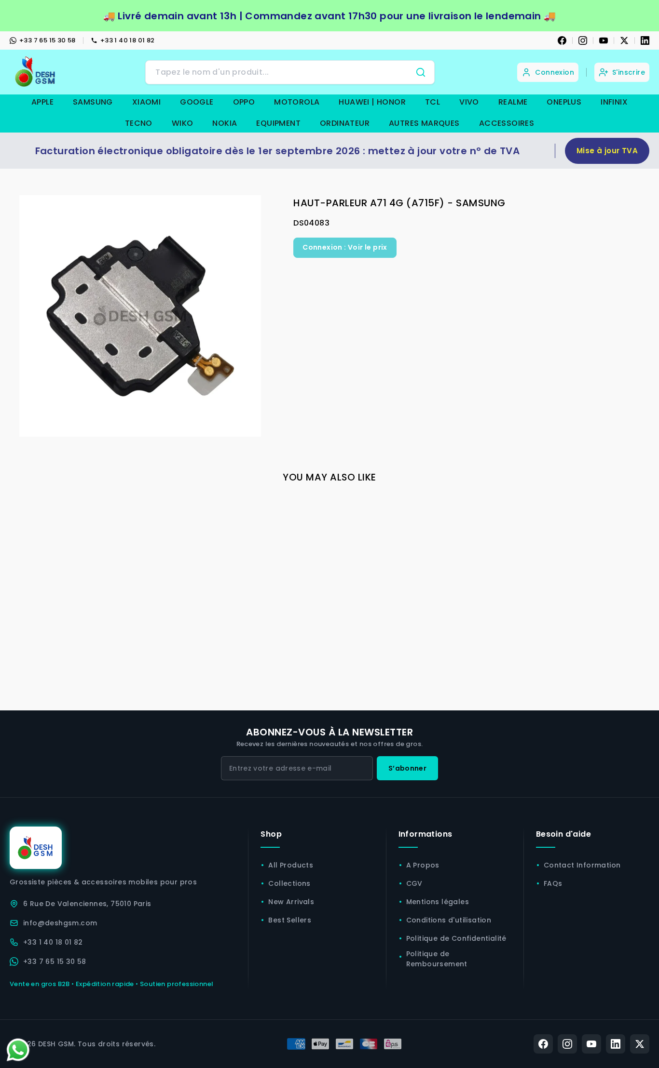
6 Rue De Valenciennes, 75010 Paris (87, 903)
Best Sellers (289, 920)
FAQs (553, 883)
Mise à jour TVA (607, 151)
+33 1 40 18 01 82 (127, 40)
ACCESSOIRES (506, 123)
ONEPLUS (564, 101)
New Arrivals (291, 902)
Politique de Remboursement (436, 959)
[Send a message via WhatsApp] (18, 1050)
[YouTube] (603, 40)
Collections (289, 883)
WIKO (182, 123)
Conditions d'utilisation (449, 920)
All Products (290, 865)
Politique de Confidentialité (456, 938)
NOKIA (224, 123)
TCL (432, 101)
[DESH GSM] (36, 72)
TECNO (138, 123)
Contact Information (582, 865)
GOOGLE (196, 101)
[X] (624, 40)
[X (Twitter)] (639, 1044)
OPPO (244, 101)
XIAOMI (146, 101)
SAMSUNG (93, 101)
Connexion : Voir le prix (344, 247)
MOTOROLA (296, 101)
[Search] (420, 72)
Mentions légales (437, 902)
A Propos (422, 865)
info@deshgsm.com (60, 923)
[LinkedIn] (645, 40)
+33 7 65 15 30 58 (47, 40)
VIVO (469, 101)
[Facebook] (562, 40)
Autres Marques (424, 123)
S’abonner (407, 768)
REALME (512, 101)
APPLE (42, 101)
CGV (414, 883)
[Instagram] (582, 40)
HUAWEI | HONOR (372, 101)
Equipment (278, 123)
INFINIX (614, 101)
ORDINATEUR (345, 123)
